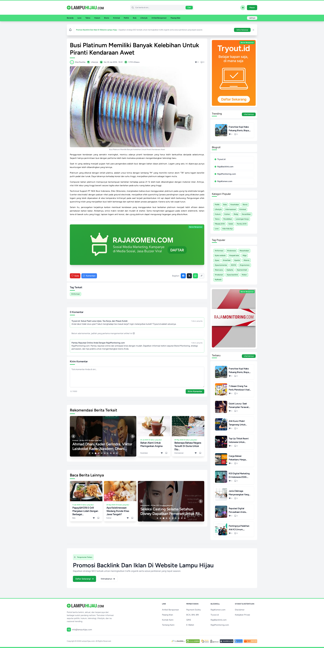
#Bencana (219, 270)
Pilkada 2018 (220, 224)
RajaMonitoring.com (226, 174)
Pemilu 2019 (241, 224)
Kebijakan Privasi (242, 615)
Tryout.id (221, 159)
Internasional (230, 209)
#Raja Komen (245, 265)
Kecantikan (246, 214)
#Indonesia (231, 251)
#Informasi (75, 294)
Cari (189, 7)
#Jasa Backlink (232, 275)
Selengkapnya (106, 579)
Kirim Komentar (195, 391)
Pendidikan (227, 219)
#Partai (237, 260)
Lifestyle (143, 18)
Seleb (230, 224)
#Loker (244, 275)
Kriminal (116, 18)
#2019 (233, 265)
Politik (126, 18)
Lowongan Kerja (242, 219)
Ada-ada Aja (227, 229)
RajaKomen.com (224, 181)
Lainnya (252, 18)
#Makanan (219, 275)
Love (79, 18)
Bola (134, 18)
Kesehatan (234, 205)
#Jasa (217, 260)
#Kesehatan (244, 251)
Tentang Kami (168, 625)
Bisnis (106, 18)
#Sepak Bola (234, 255)
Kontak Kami (167, 620)
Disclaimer (240, 609)
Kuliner (227, 214)
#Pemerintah (242, 270)
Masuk (252, 7)
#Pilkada (218, 279)
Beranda (70, 18)
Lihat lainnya (249, 114)
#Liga (244, 255)
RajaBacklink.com (225, 166)
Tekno (87, 18)
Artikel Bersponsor (159, 18)
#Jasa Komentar (221, 265)
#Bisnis (246, 260)
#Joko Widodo (220, 255)
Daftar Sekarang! (242, 30)
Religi (236, 214)
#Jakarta (230, 270)
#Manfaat (226, 260)
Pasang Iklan (175, 18)
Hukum (97, 18)
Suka (76, 276)
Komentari (90, 276)
